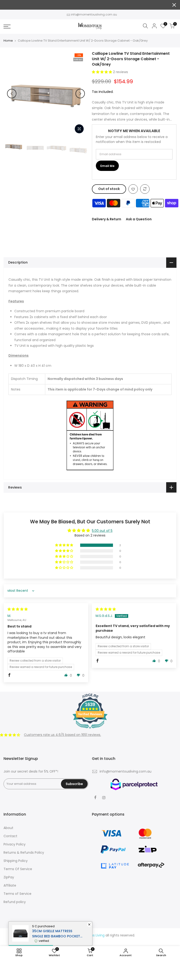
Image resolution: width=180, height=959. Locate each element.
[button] (102, 72)
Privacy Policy (15, 844)
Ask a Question (139, 219)
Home (8, 41)
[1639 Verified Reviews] (90, 729)
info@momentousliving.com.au (94, 14)
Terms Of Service (18, 869)
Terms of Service (17, 893)
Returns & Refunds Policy (24, 852)
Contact (10, 836)
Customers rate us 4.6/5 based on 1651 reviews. (62, 734)
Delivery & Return (106, 219)
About (8, 827)
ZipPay (9, 877)
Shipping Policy (16, 860)
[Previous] (11, 93)
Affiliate (10, 885)
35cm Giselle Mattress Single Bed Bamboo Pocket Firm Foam (56, 934)
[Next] (80, 93)
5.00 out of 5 (102, 530)
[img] (18, 609)
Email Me (107, 166)
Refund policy (15, 902)
